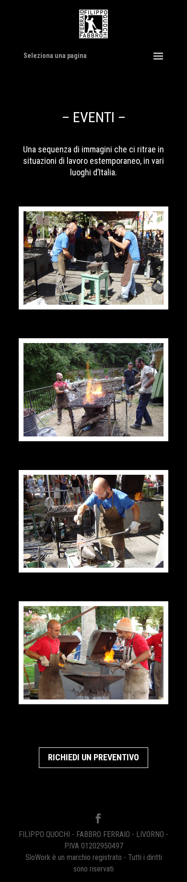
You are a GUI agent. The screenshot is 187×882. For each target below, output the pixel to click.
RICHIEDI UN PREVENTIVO (93, 757)
